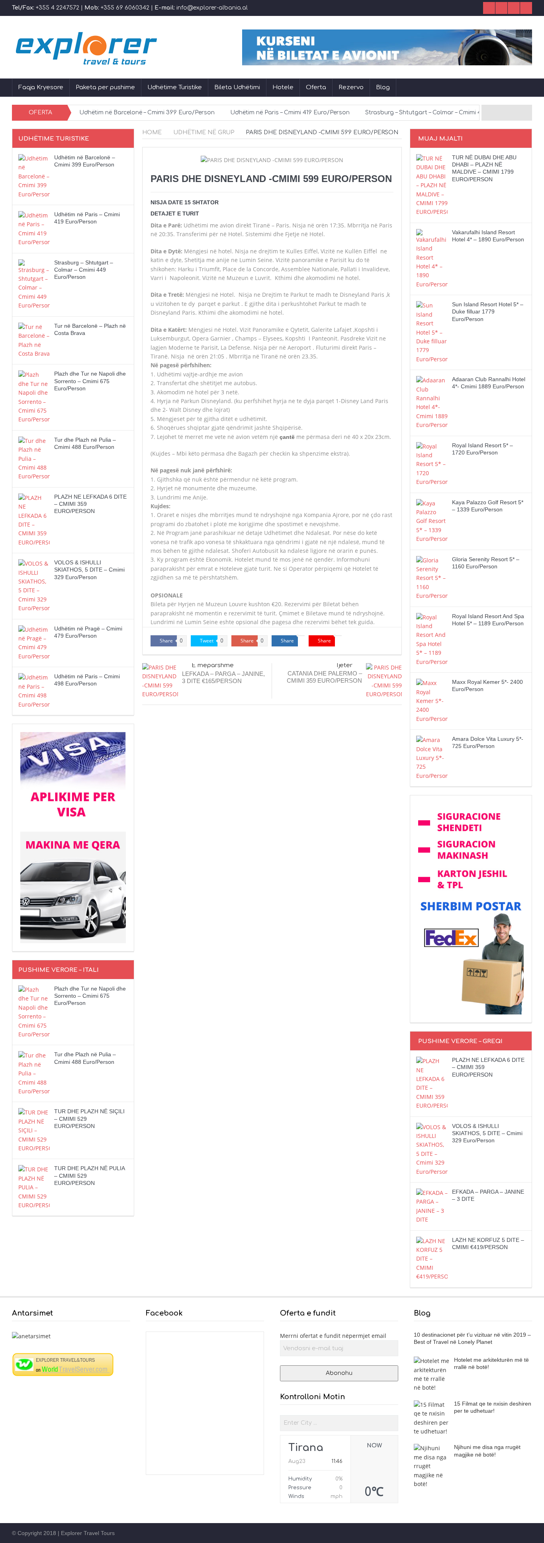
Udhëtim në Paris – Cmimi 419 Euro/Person (290, 113)
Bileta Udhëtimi (237, 87)
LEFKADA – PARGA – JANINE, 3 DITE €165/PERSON (223, 677)
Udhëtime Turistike (174, 87)
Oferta (316, 87)
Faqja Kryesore (40, 87)
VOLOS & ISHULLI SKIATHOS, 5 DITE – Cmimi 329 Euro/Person (89, 569)
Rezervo (351, 87)
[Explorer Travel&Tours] (63, 1364)
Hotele (283, 87)
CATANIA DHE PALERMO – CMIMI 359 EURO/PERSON (324, 677)
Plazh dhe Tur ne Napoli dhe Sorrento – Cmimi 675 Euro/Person (90, 380)
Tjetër (344, 665)
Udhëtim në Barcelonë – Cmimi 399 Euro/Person (147, 113)
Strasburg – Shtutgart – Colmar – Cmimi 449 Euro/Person (445, 113)
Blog (383, 87)
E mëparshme (213, 665)
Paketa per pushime (105, 87)
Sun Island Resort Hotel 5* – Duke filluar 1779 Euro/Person (487, 311)
